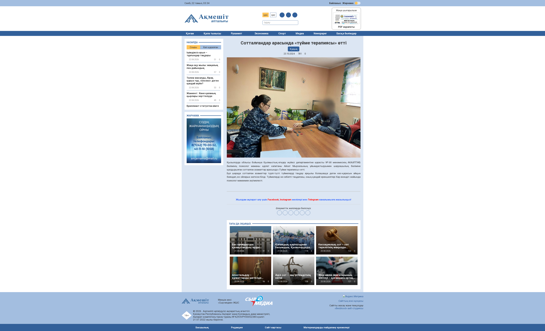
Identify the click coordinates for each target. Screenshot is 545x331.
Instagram (285, 199)
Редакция (237, 327)
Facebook (273, 199)
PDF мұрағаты (346, 26)
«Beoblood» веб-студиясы (349, 308)
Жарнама (347, 3)
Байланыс (335, 3)
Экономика (261, 33)
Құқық (293, 49)
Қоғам (190, 33)
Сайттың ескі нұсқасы (350, 300)
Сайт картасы (273, 327)
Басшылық (202, 327)
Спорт (282, 33)
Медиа (300, 33)
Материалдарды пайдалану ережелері (326, 327)
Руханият (236, 33)
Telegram (313, 199)
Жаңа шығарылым (348, 10)
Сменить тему (357, 3)
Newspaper (320, 33)
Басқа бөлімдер (346, 33)
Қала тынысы (212, 33)
